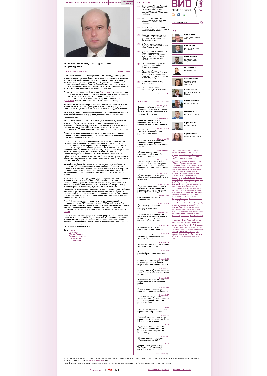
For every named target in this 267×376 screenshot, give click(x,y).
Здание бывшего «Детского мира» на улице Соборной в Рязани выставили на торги (153, 272)
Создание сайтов (98, 370)
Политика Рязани (185, 213)
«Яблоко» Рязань (179, 163)
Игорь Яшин (192, 190)
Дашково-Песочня (179, 184)
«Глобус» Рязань (187, 150)
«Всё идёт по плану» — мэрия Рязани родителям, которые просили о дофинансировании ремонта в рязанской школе (153, 300)
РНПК (179, 218)
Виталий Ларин (183, 175)
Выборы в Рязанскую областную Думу (186, 182)
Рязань (72, 230)
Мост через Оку (198, 203)
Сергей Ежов (175, 229)
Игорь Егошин (124, 71)
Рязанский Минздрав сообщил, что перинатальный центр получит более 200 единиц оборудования (153, 319)
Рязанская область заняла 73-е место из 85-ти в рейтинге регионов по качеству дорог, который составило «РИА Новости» (152, 217)
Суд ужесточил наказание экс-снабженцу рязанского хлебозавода (152, 290)
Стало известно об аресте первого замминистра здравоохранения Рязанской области (151, 237)
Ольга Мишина (176, 209)
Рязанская (73, 232)
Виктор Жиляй (75, 238)
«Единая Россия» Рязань (188, 153)
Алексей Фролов (191, 165)
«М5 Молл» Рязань (195, 155)
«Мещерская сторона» (179, 157)
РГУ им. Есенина (76, 234)
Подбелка (175, 211)
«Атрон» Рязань (176, 150)
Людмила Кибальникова (180, 199)
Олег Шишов (195, 207)
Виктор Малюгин (188, 173)
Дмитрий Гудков (191, 184)
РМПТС (174, 218)
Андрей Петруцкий (193, 167)
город (105, 2)
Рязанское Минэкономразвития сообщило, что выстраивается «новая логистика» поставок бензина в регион (154, 37)
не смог (67, 212)
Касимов (198, 192)
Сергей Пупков (75, 240)
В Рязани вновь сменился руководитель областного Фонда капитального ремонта (155, 45)
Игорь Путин (192, 188)
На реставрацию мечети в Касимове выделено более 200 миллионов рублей (152, 282)
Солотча (182, 232)
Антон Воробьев (176, 169)
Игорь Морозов (183, 188)
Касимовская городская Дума (180, 194)
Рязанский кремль (194, 220)
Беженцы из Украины (190, 171)
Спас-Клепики (190, 232)
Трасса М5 (183, 234)
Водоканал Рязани (188, 178)
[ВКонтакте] (178, 15)
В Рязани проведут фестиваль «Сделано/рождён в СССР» (150, 339)
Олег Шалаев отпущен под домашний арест (152, 83)
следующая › (167, 92)
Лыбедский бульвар (189, 196)
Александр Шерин (179, 165)
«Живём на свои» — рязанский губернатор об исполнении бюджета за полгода (154, 65)
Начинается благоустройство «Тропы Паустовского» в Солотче (153, 245)
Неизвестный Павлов (182, 370)
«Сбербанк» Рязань (186, 159)
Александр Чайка (191, 163)
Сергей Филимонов (197, 229)
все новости (161, 101)
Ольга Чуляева (186, 209)
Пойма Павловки (193, 211)
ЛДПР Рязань (177, 197)
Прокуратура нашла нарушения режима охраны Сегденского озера (152, 253)
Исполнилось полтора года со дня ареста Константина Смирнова (151, 228)
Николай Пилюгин (188, 205)
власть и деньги (82, 2)
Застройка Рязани (187, 186)
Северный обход (177, 227)
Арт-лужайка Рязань (178, 171)
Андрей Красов (181, 167)
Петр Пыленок (196, 209)
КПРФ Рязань (181, 192)
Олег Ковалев (185, 207)
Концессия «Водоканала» (158, 370)
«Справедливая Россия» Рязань (190, 161)
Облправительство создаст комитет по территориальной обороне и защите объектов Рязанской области (152, 263)
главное (69, 2)
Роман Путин (185, 218)
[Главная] (187, 16)
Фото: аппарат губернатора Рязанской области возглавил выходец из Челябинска (154, 89)
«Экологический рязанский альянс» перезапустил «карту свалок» (152, 311)
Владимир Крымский (77, 236)
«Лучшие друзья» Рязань (180, 155)
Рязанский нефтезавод (181, 222)
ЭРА (173, 238)
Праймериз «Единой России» (180, 216)
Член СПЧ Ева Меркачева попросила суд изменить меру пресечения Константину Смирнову (154, 21)
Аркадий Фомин (187, 169)
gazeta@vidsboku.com (97, 360)
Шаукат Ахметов (196, 236)
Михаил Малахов (177, 203)
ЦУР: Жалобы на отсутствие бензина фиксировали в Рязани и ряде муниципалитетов (155, 29)
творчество (115, 2)
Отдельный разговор (127, 2)
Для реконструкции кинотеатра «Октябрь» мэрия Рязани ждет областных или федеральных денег (152, 348)
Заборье (178, 186)
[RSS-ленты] (173, 15)
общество (96, 2)
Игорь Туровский (184, 190)
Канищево (190, 192)
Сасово (200, 225)
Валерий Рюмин (177, 173)
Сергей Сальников (185, 229)
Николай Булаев (177, 205)
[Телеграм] (184, 15)
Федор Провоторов (185, 236)
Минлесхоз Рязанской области (193, 201)
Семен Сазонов (188, 227)
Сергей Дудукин (198, 227)
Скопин (175, 231)
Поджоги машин (183, 211)
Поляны (196, 213)
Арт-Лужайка (197, 169)
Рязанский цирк (183, 225)
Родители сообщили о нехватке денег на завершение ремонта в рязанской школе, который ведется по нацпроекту (152, 330)
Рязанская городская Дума (185, 219)
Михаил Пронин (188, 203)
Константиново (196, 195)
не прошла (105, 92)
